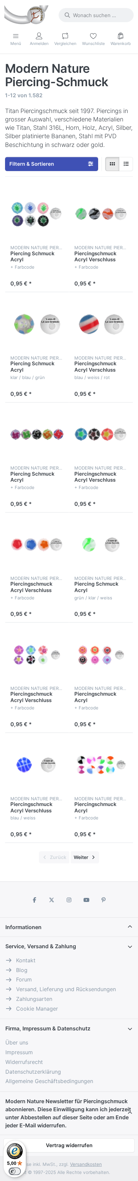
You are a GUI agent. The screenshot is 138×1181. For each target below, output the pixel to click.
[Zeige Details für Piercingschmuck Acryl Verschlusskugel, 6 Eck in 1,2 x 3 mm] (101, 654)
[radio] (112, 164)
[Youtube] (86, 900)
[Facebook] (34, 900)
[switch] (15, 1171)
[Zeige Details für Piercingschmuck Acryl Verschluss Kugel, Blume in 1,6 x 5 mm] (37, 544)
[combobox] (96, 15)
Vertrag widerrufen (69, 1145)
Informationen (23, 927)
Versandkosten (86, 1164)
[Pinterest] (103, 900)
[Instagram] (69, 900)
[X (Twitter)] (52, 900)
